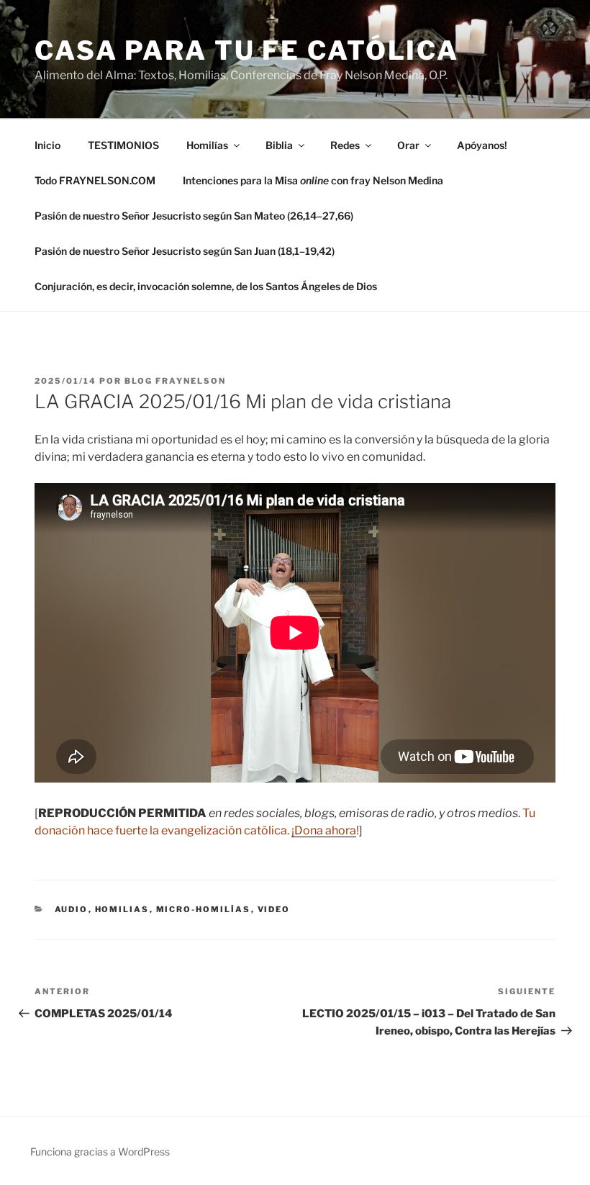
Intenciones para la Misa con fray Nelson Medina (313, 180)
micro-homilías (203, 909)
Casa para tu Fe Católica (247, 50)
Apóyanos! (482, 145)
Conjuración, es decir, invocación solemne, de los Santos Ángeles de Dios (206, 286)
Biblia (279, 145)
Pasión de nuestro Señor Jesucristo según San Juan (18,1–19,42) (185, 251)
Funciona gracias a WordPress (100, 1151)
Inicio (47, 145)
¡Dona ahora (323, 830)
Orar (408, 145)
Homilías (207, 145)
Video (274, 909)
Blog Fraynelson (175, 381)
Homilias (122, 909)
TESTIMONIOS (123, 145)
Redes (345, 145)
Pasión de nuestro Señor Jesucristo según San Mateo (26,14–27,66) (194, 215)
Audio (71, 909)
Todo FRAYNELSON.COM (95, 180)
